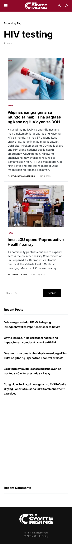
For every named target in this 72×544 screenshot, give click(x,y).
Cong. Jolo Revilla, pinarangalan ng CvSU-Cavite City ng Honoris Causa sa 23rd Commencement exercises (35, 389)
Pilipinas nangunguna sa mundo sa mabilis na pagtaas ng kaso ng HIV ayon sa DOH (34, 117)
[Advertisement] (36, 441)
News (10, 105)
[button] (6, 5)
